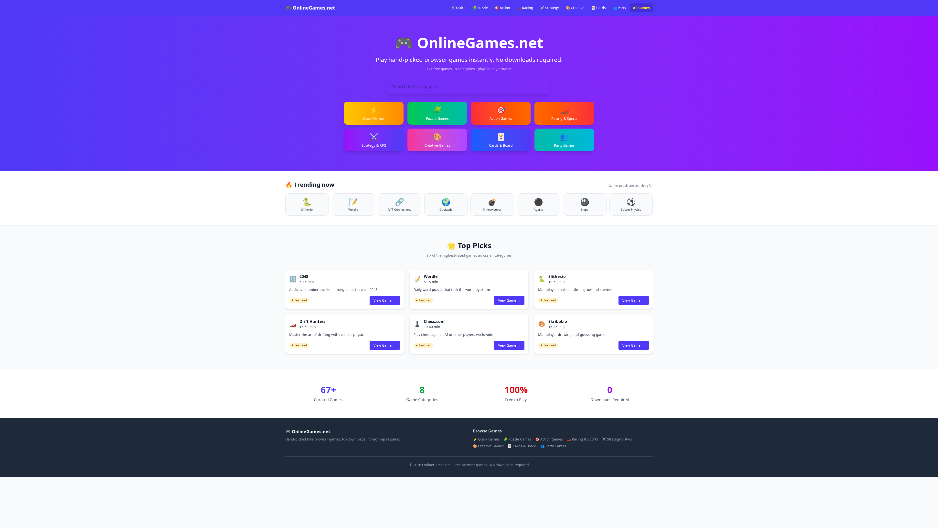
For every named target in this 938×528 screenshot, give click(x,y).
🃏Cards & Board (522, 446)
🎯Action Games (549, 439)
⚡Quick (458, 7)
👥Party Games (553, 446)
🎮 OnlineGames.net (310, 7)
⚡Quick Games (486, 439)
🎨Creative (575, 7)
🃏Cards (598, 7)
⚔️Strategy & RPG (617, 439)
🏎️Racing (525, 7)
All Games (641, 7)
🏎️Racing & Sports (582, 439)
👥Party (619, 7)
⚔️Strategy (549, 7)
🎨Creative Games (488, 446)
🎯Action (502, 7)
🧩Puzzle (480, 7)
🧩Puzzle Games (517, 439)
